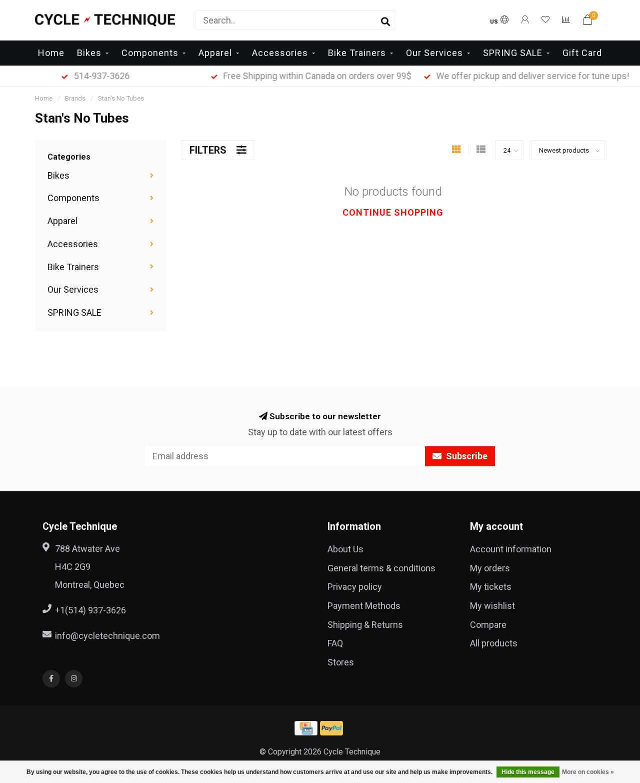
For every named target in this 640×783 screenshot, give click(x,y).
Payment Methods (364, 605)
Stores (341, 662)
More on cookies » (588, 771)
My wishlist (492, 605)
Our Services (434, 53)
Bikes (89, 53)
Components (150, 53)
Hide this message (528, 771)
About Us (346, 549)
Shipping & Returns (365, 624)
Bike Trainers (357, 53)
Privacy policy (355, 586)
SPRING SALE (512, 53)
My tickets (491, 586)
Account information (511, 549)
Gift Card (582, 53)
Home (51, 53)
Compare (488, 624)
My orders (490, 568)
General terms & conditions (382, 568)
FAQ (335, 643)
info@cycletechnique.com (107, 635)
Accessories (280, 53)
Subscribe (466, 456)
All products (494, 643)
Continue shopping (393, 212)
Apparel (215, 53)
